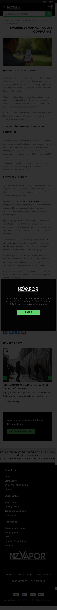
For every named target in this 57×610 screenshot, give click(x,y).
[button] (28, 312)
